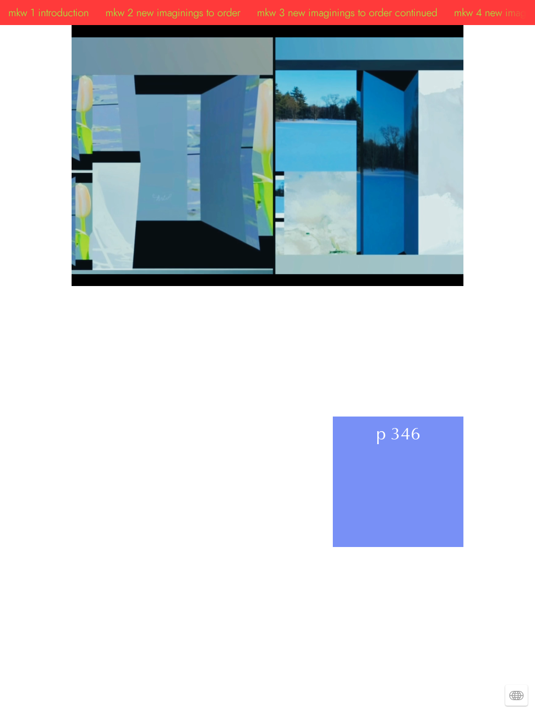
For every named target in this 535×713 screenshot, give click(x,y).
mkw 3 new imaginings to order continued (347, 12)
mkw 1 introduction (48, 12)
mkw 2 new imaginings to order (173, 12)
